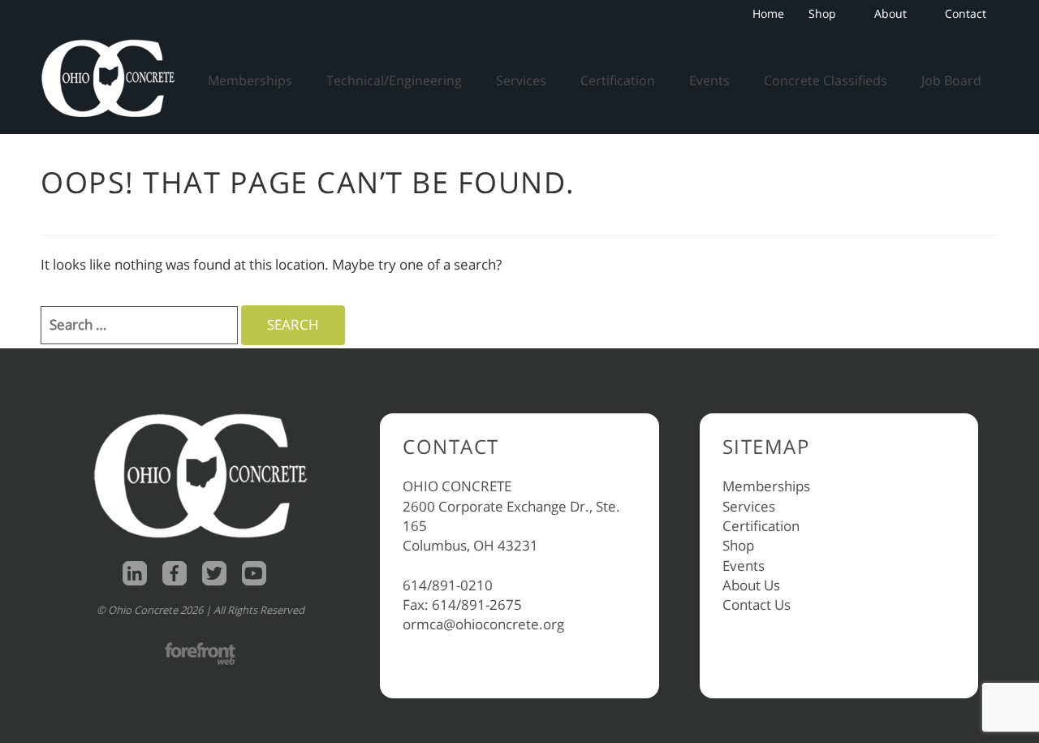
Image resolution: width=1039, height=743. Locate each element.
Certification (617, 80)
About (890, 13)
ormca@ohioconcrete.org (483, 624)
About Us (751, 585)
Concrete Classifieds (825, 80)
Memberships (250, 80)
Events (709, 80)
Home (768, 13)
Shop (822, 13)
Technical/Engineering (394, 80)
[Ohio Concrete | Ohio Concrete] (114, 78)
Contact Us (756, 604)
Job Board (951, 80)
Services (521, 80)
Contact (965, 13)
